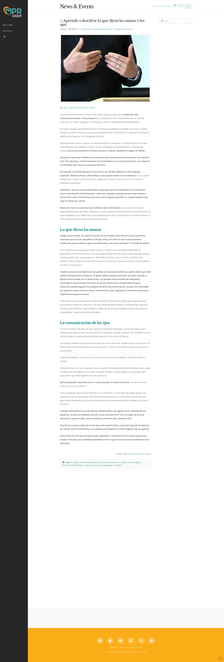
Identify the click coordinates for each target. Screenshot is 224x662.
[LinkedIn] (120, 640)
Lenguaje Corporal (93, 465)
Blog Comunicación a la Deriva (137, 453)
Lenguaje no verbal (112, 465)
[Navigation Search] (14, 37)
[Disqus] (105, 501)
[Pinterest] (151, 640)
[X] (110, 640)
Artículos (86, 29)
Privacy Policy (135, 648)
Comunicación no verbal (114, 462)
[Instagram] (141, 640)
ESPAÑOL (113, 648)
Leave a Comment (124, 29)
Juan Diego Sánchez (73, 107)
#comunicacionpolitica (91, 462)
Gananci (80, 114)
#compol (74, 462)
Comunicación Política (102, 29)
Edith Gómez (89, 107)
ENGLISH (123, 648)
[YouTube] (131, 640)
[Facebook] (100, 640)
